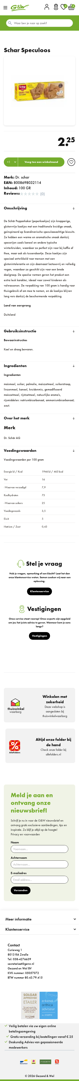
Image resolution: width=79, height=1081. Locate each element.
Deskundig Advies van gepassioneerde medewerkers (36, 1045)
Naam (15, 842)
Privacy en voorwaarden (25, 834)
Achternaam (19, 858)
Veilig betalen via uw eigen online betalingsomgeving (32, 1028)
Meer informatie (18, 919)
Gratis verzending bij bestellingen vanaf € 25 (41, 1036)
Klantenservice (17, 929)
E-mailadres (18, 873)
